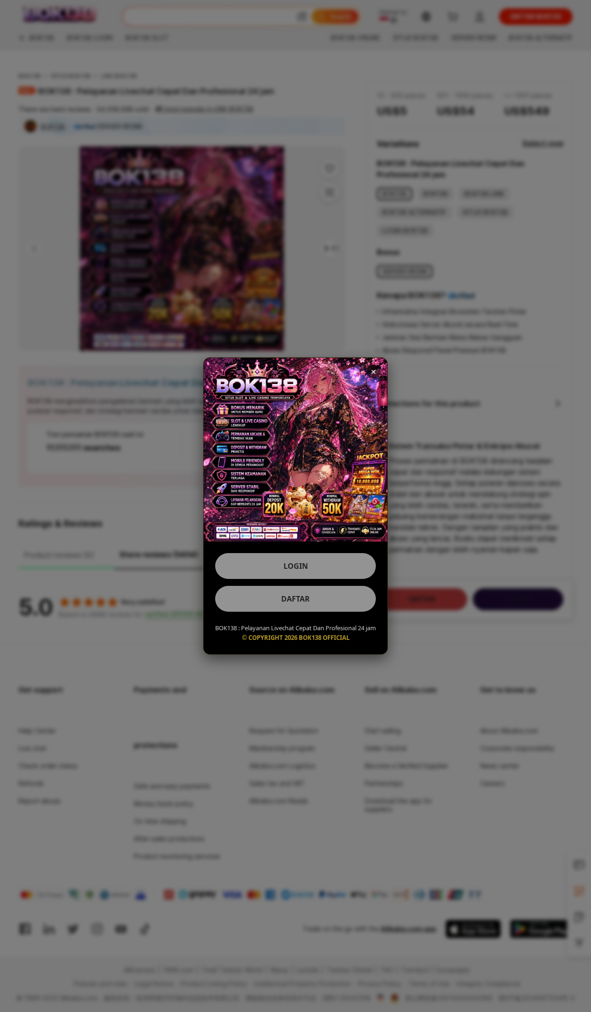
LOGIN (295, 566)
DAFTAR (295, 599)
